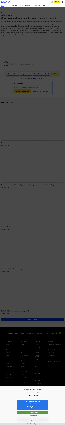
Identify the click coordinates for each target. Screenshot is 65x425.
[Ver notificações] (62, 2)
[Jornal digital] (52, 2)
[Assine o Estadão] (57, 1)
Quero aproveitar (32, 412)
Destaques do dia (32, 420)
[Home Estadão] (5, 2)
